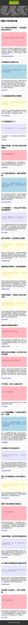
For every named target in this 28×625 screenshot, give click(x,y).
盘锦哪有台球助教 (5, 346)
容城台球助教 (4, 319)
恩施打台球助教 (20, 10)
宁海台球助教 (13, 7)
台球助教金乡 (12, 10)
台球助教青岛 (4, 167)
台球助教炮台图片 (5, 584)
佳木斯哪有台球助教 (15, 14)
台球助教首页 (5, 6)
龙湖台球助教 (4, 557)
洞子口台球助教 (5, 498)
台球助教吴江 (4, 90)
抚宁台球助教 (4, 617)
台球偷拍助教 (14, 13)
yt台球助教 (3, 139)
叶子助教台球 (4, 406)
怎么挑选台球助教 (5, 115)
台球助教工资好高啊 (6, 470)
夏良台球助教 (20, 9)
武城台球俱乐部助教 (6, 202)
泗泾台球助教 (21, 12)
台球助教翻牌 (4, 442)
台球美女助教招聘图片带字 (7, 56)
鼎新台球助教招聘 (12, 12)
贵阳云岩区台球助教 (6, 378)
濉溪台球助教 (21, 7)
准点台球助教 (4, 232)
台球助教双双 (12, 9)
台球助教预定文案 (5, 260)
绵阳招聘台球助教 (5, 289)
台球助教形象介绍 (22, 6)
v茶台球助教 (4, 530)
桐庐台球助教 (23, 13)
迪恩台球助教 (13, 6)
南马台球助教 (5, 7)
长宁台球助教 (5, 14)
